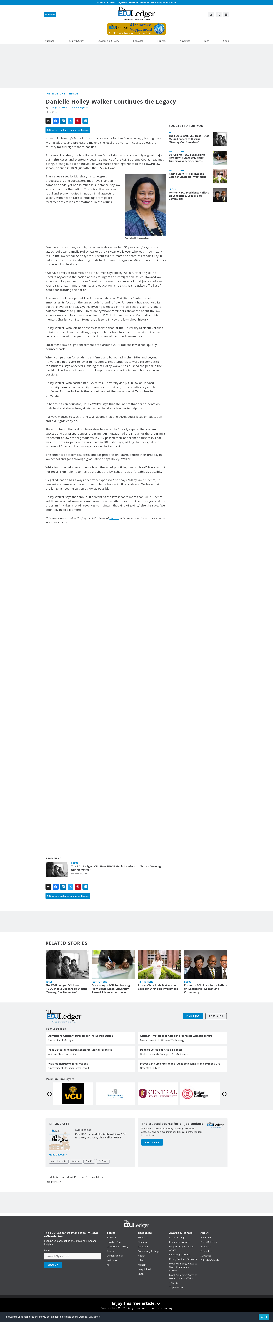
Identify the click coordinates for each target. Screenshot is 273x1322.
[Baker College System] (115, 1093)
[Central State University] (73, 1093)
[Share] (56, 121)
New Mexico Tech (150, 1068)
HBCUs (73, 93)
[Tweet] (70, 121)
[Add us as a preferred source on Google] (85, 121)
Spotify (89, 1161)
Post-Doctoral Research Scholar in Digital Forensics (80, 1049)
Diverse (114, 518)
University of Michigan (61, 1040)
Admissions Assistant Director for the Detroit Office (80, 1035)
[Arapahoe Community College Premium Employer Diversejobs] (200, 1093)
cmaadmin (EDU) (80, 107)
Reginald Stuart (60, 107)
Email (47, 1250)
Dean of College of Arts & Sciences (161, 1049)
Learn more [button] (95, 1317)
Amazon (76, 1161)
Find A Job (192, 1016)
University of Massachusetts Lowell (68, 1068)
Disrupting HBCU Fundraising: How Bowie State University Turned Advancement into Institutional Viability (187, 158)
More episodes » (58, 1154)
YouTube (103, 1161)
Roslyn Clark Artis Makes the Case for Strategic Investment (187, 175)
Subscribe (50, 14)
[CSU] (158, 1093)
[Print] (48, 121)
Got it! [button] (264, 1317)
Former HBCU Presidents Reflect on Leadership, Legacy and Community (189, 195)
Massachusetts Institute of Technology (162, 1040)
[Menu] (226, 14)
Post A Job (216, 1016)
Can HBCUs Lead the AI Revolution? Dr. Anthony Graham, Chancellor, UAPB (101, 1135)
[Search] (219, 14)
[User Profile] (211, 14)
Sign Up (53, 1264)
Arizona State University (62, 1054)
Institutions (55, 93)
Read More (152, 1142)
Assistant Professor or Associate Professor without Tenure (176, 1035)
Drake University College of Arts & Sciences (164, 1054)
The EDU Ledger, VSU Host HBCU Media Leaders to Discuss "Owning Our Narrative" (116, 868)
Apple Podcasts (58, 1161)
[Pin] (78, 121)
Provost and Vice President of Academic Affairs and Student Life (180, 1063)
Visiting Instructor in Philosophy (68, 1063)
